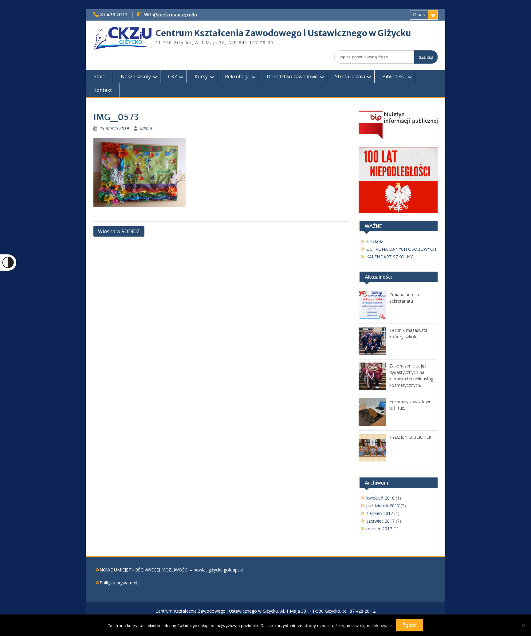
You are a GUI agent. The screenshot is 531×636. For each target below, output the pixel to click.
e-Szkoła (375, 241)
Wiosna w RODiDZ (119, 231)
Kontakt (102, 90)
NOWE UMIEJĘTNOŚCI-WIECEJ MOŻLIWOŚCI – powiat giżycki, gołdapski (171, 570)
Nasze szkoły (136, 76)
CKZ (172, 76)
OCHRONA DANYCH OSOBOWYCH (401, 249)
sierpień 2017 (379, 513)
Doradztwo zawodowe (292, 76)
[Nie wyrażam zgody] (523, 625)
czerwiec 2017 (380, 521)
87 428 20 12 (114, 15)
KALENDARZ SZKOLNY (389, 257)
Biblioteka (394, 76)
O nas (419, 15)
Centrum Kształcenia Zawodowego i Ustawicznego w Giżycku (283, 33)
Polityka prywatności (120, 583)
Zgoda (410, 625)
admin (146, 128)
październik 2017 (382, 505)
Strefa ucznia (350, 76)
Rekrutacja (237, 76)
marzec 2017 (379, 529)
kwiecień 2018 (380, 498)
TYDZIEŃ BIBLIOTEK (410, 437)
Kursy (201, 76)
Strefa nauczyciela (176, 15)
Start (99, 76)
